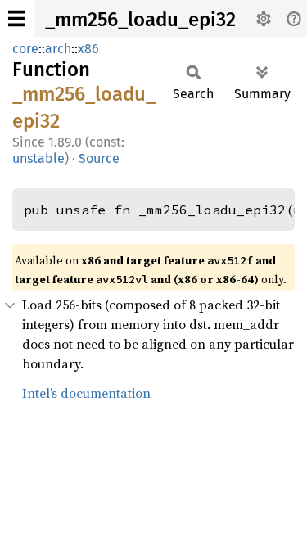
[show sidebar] (17, 18)
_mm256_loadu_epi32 (140, 19)
